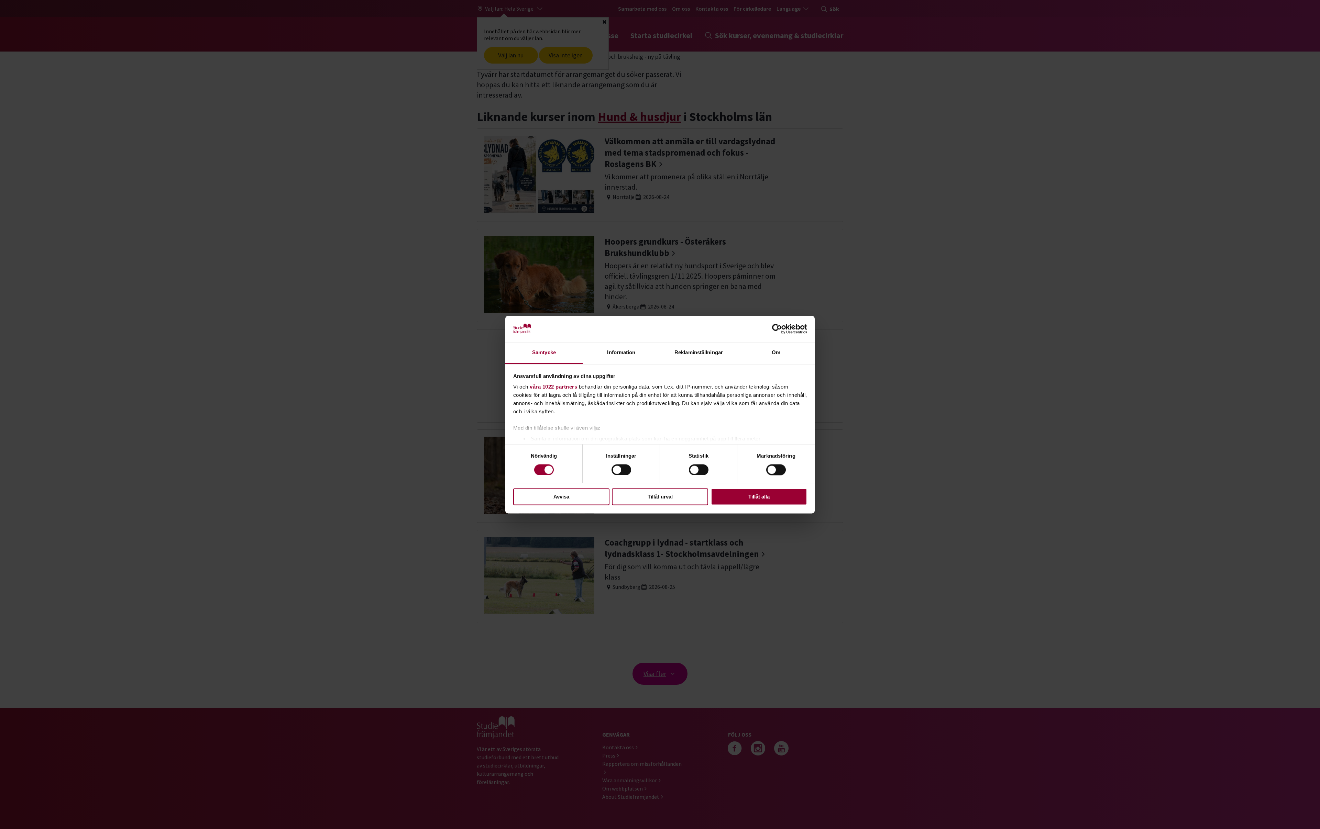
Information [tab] (621, 353)
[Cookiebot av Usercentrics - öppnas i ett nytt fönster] (777, 329)
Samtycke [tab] (544, 353)
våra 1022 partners (553, 387)
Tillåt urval (660, 497)
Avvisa (561, 497)
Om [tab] (776, 353)
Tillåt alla (759, 497)
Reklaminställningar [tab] (698, 353)
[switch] (621, 469)
